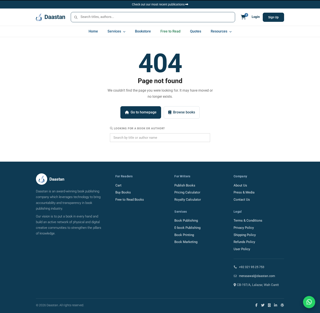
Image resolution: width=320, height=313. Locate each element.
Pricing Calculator (187, 192)
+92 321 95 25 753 (251, 267)
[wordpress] (282, 305)
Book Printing (184, 235)
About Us (240, 185)
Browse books (184, 112)
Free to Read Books (129, 200)
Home (93, 31)
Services (115, 31)
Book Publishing (186, 220)
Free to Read (170, 31)
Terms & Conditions (248, 220)
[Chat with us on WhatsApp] (309, 302)
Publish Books (184, 185)
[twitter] (262, 305)
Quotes (195, 31)
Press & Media (244, 192)
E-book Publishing (187, 228)
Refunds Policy (244, 242)
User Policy (242, 249)
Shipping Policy (245, 235)
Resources (219, 31)
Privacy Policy (244, 228)
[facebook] (256, 305)
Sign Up (273, 17)
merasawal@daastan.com (256, 276)
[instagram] (269, 305)
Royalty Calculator (187, 200)
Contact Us (242, 200)
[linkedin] (275, 305)
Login (256, 17)
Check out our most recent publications (158, 4)
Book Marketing (185, 242)
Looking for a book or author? (139, 128)
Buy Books (123, 192)
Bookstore (143, 31)
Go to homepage (144, 112)
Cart (118, 185)
